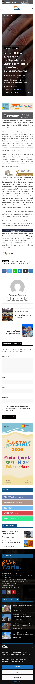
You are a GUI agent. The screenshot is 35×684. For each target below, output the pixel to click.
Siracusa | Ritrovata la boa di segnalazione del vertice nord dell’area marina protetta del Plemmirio (12, 542)
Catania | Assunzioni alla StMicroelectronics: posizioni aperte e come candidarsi (21, 615)
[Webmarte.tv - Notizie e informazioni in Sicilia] (17, 8)
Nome (4, 378)
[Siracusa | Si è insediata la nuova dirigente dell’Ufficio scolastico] (6, 608)
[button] (32, 647)
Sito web (5, 397)
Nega (17, 672)
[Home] (4, 16)
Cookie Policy (17, 681)
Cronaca (9, 15)
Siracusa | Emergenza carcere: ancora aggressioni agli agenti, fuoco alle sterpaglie (11, 532)
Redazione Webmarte (17, 295)
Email (4, 387)
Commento (6, 356)
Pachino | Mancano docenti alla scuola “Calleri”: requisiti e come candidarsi (22, 624)
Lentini (15, 48)
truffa (13, 264)
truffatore (14, 261)
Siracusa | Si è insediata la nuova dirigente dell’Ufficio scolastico (22, 606)
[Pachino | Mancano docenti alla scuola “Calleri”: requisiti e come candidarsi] (6, 626)
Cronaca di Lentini (24, 264)
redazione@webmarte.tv (12, 587)
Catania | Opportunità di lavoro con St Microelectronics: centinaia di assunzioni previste (23, 633)
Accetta (17, 667)
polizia (29, 261)
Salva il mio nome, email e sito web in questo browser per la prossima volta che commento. (18, 409)
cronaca (6, 264)
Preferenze (17, 677)
